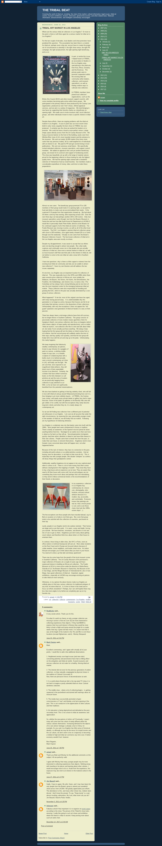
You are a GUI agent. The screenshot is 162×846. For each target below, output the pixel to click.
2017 (102, 89)
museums (71, 602)
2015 (102, 84)
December (106, 72)
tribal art (88, 602)
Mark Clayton (51, 642)
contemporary (70, 599)
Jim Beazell (50, 781)
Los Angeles (80, 599)
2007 (102, 28)
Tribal (83, 602)
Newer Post (43, 833)
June (104, 50)
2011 (102, 39)
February (105, 44)
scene (78, 602)
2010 (102, 36)
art (50, 599)
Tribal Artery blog (105, 112)
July (104, 63)
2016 (102, 86)
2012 (102, 75)
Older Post (89, 833)
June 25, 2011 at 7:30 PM (55, 748)
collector (62, 599)
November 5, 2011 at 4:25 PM (56, 802)
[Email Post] (89, 597)
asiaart (48, 752)
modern (88, 599)
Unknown (49, 806)
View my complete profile (109, 100)
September (106, 66)
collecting (55, 599)
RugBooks (50, 611)
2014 (102, 81)
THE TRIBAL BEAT (56, 10)
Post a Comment (47, 826)
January (105, 42)
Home (66, 833)
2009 (102, 34)
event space (86, 809)
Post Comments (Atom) (56, 838)
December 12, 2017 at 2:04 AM (57, 822)
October (105, 69)
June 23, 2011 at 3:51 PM (55, 638)
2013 (102, 78)
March (104, 47)
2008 (102, 31)
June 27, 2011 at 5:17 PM (55, 777)
